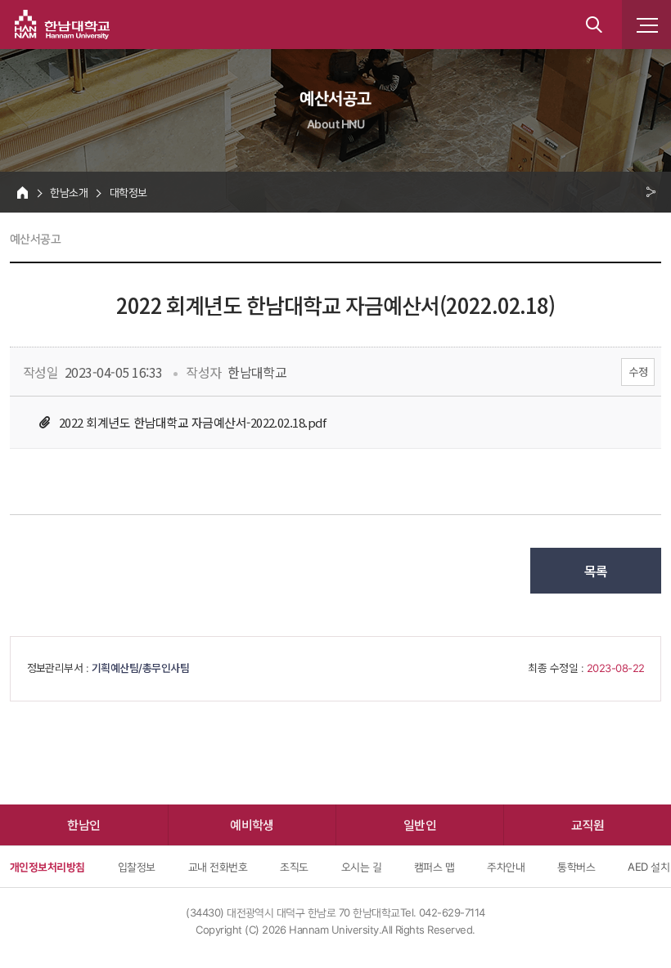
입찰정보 (136, 866)
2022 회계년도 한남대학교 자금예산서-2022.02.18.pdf (192, 422)
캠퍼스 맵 (434, 866)
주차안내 (506, 866)
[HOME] (22, 192)
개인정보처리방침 (47, 866)
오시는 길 (361, 866)
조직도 (294, 866)
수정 (637, 371)
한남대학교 (62, 24)
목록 (596, 570)
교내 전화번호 (217, 866)
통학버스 (576, 866)
